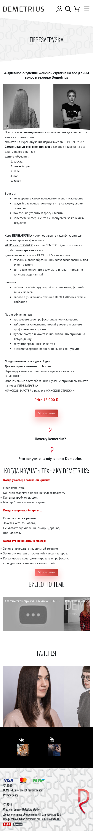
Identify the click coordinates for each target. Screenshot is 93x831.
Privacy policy (10, 795)
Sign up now (46, 413)
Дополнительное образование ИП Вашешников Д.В (32, 814)
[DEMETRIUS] (84, 802)
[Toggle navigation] (86, 9)
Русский (18, 824)
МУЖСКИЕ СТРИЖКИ (60, 391)
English (7, 824)
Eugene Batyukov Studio (27, 809)
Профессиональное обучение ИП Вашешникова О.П (32, 819)
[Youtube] (54, 750)
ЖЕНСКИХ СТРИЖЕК (19, 245)
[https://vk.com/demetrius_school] (21, 739)
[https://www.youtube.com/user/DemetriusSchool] (52, 739)
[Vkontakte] (23, 750)
